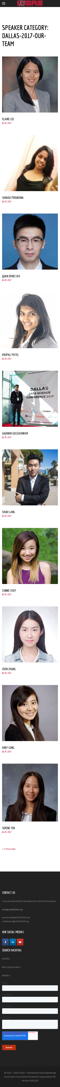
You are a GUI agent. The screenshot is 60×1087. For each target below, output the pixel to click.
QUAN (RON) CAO (11, 276)
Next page (10, 848)
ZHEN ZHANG (9, 669)
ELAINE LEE (8, 119)
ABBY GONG (8, 747)
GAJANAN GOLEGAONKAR (15, 433)
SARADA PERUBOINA (13, 198)
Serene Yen (8, 828)
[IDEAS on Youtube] (20, 942)
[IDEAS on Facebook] (5, 942)
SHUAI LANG (8, 512)
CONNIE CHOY (9, 590)
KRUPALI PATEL (10, 355)
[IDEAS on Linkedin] (12, 942)
